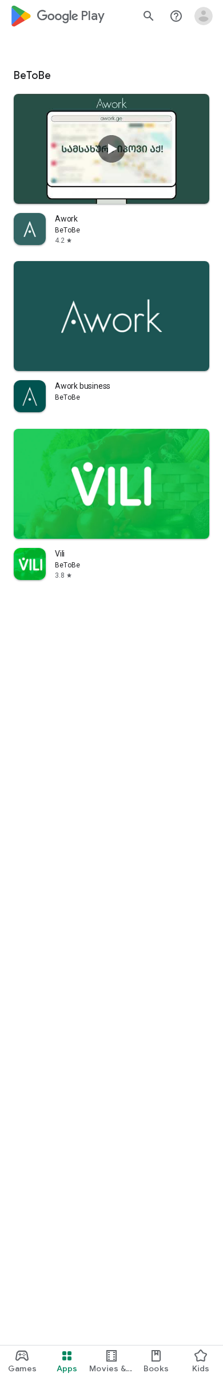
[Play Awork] (111, 149)
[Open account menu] (203, 16)
